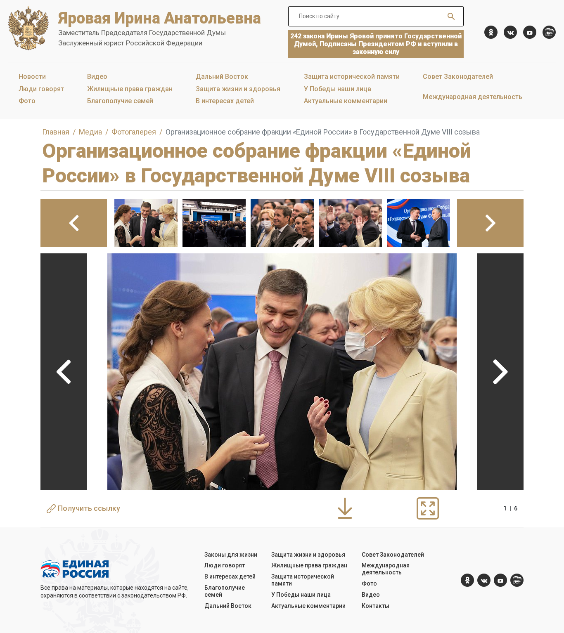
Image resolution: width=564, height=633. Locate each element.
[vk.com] (510, 32)
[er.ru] (549, 32)
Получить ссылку (89, 508)
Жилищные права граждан (130, 89)
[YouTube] (529, 32)
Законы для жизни (230, 554)
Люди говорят (41, 89)
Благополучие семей (120, 101)
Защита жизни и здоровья (238, 89)
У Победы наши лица (337, 89)
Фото (27, 101)
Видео (97, 76)
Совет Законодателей (458, 76)
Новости (32, 76)
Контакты (375, 605)
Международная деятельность (472, 97)
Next (500, 371)
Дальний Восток (222, 76)
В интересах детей (225, 101)
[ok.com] (491, 32)
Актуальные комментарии (345, 101)
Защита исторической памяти (352, 76)
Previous (63, 371)
